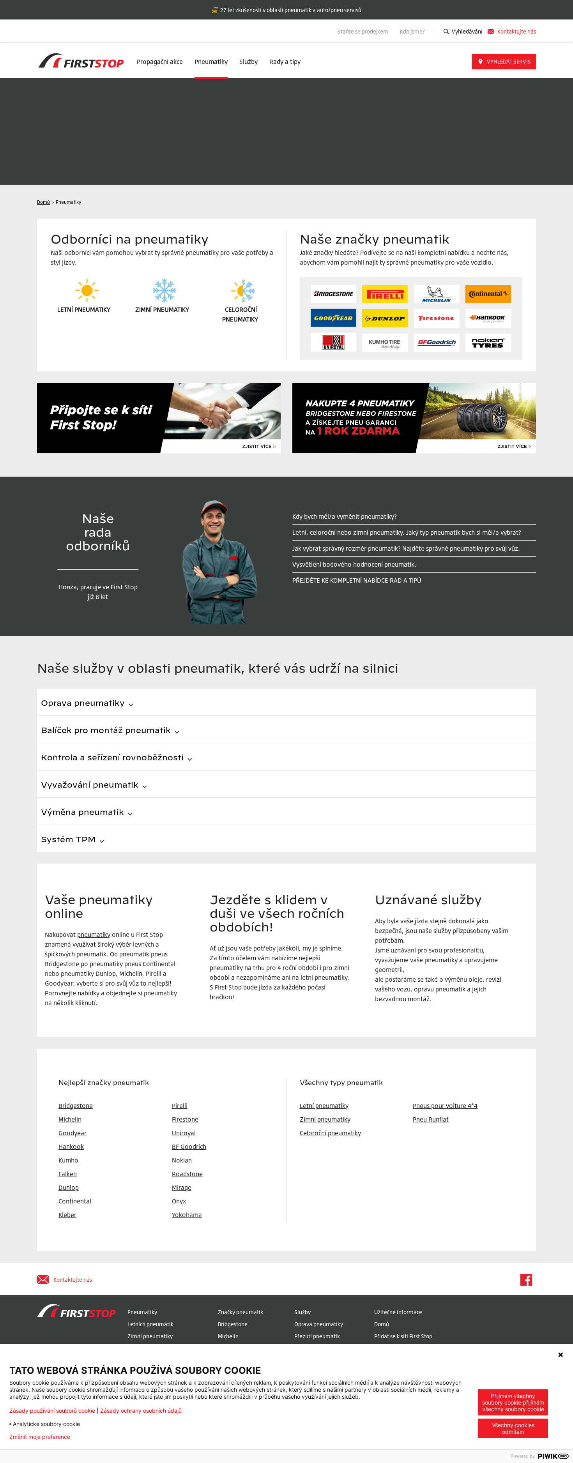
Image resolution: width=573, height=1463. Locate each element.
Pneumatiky (211, 61)
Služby (248, 61)
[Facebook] (526, 1279)
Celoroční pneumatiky (330, 1133)
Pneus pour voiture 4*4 (445, 1106)
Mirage (181, 1187)
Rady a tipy (285, 61)
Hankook (71, 1146)
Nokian (182, 1160)
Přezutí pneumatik (317, 1336)
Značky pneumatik (240, 1312)
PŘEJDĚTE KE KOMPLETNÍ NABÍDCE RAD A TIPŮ (356, 580)
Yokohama (187, 1215)
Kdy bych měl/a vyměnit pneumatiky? (344, 516)
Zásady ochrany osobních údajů (141, 1410)
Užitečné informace (398, 1312)
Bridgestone (233, 1324)
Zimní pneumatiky (325, 1119)
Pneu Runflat (431, 1119)
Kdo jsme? (413, 31)
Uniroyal (184, 1133)
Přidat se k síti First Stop (403, 1336)
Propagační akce (160, 61)
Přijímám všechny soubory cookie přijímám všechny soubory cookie (513, 1402)
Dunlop (68, 1187)
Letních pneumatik (150, 1324)
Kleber (67, 1215)
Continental (74, 1201)
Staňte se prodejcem (363, 31)
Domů (381, 1324)
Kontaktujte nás (516, 31)
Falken (67, 1174)
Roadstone (187, 1174)
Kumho (68, 1160)
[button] (504, 61)
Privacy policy (100, 1437)
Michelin (228, 1336)
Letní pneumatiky (324, 1106)
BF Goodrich (189, 1146)
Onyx (179, 1201)
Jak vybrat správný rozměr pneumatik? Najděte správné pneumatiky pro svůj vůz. (406, 548)
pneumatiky (93, 934)
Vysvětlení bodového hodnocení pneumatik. (354, 564)
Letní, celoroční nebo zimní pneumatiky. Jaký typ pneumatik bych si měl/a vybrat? (406, 532)
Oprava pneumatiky (318, 1324)
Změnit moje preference (39, 1437)
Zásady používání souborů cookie (52, 1410)
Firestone (185, 1119)
